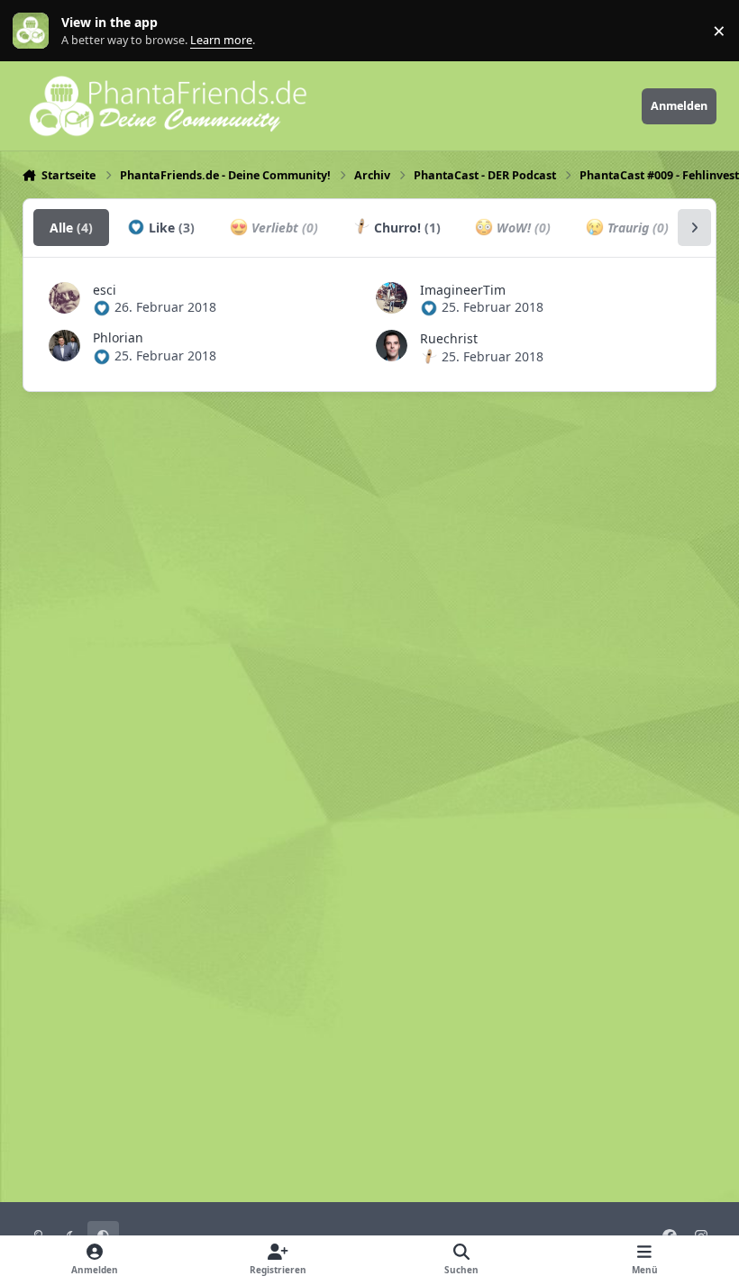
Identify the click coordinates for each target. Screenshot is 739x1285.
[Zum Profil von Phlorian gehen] (64, 345)
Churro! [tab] (405, 227)
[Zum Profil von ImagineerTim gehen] (391, 298)
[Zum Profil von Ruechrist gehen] (391, 345)
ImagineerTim (463, 289)
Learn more (34, 31)
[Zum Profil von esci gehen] (64, 298)
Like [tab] (170, 227)
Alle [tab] (71, 227)
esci (104, 289)
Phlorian (118, 337)
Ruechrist (449, 338)
